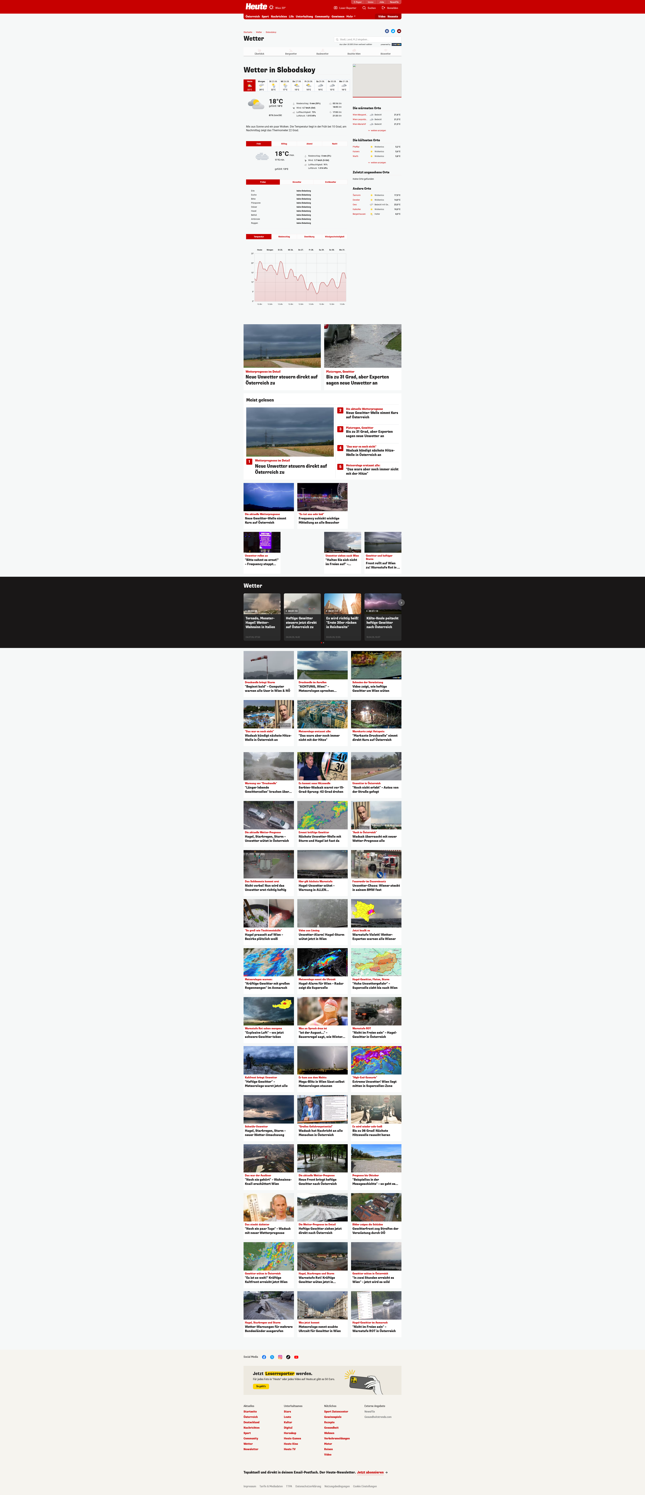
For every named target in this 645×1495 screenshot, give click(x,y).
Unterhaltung (304, 16)
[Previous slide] (243, 602)
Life (291, 16)
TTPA (289, 1486)
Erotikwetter (330, 182)
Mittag (284, 144)
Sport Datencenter (336, 1411)
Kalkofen (357, 209)
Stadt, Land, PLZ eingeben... (354, 39)
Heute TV (290, 1449)
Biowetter (386, 53)
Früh (259, 144)
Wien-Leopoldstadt (361, 119)
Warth (355, 156)
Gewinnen (338, 16)
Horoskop (290, 1433)
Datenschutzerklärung (308, 1486)
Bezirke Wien (354, 53)
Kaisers (356, 151)
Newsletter (251, 1449)
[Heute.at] (256, 6)
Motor (328, 1444)
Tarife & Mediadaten (271, 1486)
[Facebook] (387, 31)
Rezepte (329, 1422)
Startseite (248, 32)
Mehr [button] (349, 16)
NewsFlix (369, 1411)
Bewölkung (309, 237)
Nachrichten (252, 1427)
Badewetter (322, 53)
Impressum (250, 1486)
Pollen (263, 182)
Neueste (393, 16)
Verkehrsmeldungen (337, 1438)
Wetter (254, 38)
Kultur (288, 1422)
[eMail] (399, 31)
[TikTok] (288, 1357)
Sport (265, 16)
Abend (309, 144)
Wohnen (329, 1433)
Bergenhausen (359, 214)
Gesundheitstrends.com (378, 1417)
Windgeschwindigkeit (334, 237)
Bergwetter (291, 53)
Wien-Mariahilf (359, 124)
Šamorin (357, 195)
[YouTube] (296, 1357)
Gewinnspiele (332, 1417)
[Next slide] (401, 602)
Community (322, 16)
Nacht (334, 144)
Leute (287, 1417)
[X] (272, 1357)
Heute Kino (291, 1444)
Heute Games (292, 1438)
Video (381, 16)
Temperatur (259, 237)
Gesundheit (331, 1427)
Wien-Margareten (360, 115)
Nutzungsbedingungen (337, 1486)
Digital (288, 1427)
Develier (356, 200)
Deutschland (251, 1422)
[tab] (321, 642)
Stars (287, 1411)
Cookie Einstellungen (365, 1486)
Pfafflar (356, 147)
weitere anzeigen (378, 130)
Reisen (328, 1449)
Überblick (259, 53)
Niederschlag (284, 237)
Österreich (253, 16)
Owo (355, 204)
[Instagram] (280, 1357)
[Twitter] (393, 31)
